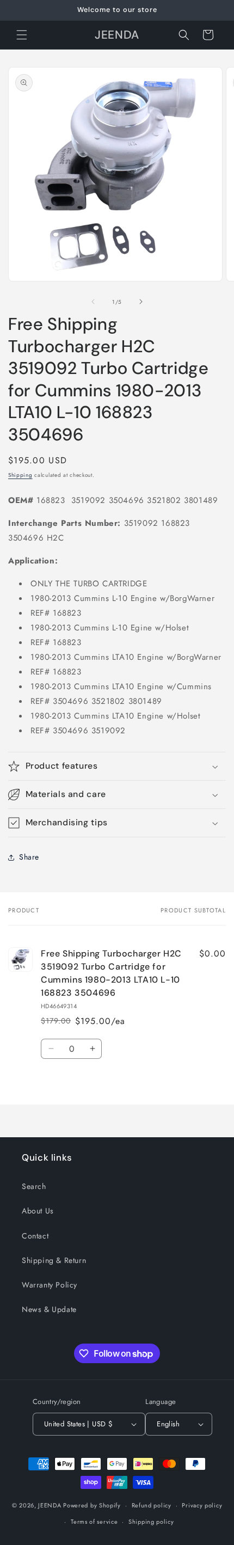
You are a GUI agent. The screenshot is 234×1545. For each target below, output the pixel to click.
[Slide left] (93, 302)
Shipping (20, 475)
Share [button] (29, 856)
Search (34, 1186)
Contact (35, 1235)
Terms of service (94, 1521)
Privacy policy (202, 1505)
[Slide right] (141, 302)
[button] (22, 35)
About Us (38, 1210)
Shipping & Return (54, 1260)
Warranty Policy (49, 1284)
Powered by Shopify (92, 1505)
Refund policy (151, 1505)
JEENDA (49, 1505)
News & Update (49, 1309)
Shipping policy (151, 1521)
